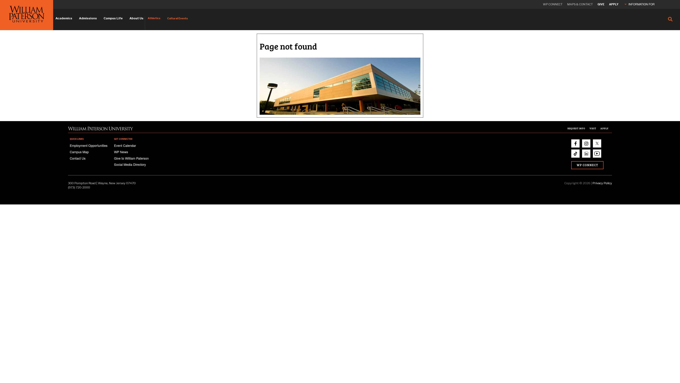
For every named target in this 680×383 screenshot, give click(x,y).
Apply (614, 4)
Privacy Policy (602, 183)
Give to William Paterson (131, 158)
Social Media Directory (130, 164)
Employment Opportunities (88, 145)
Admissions (88, 18)
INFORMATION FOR (641, 4)
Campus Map (79, 151)
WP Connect (587, 165)
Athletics (154, 18)
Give (600, 4)
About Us (136, 18)
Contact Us (78, 158)
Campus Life (113, 18)
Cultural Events (177, 18)
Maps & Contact (580, 4)
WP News (121, 151)
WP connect (553, 4)
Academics (63, 18)
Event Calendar (125, 145)
